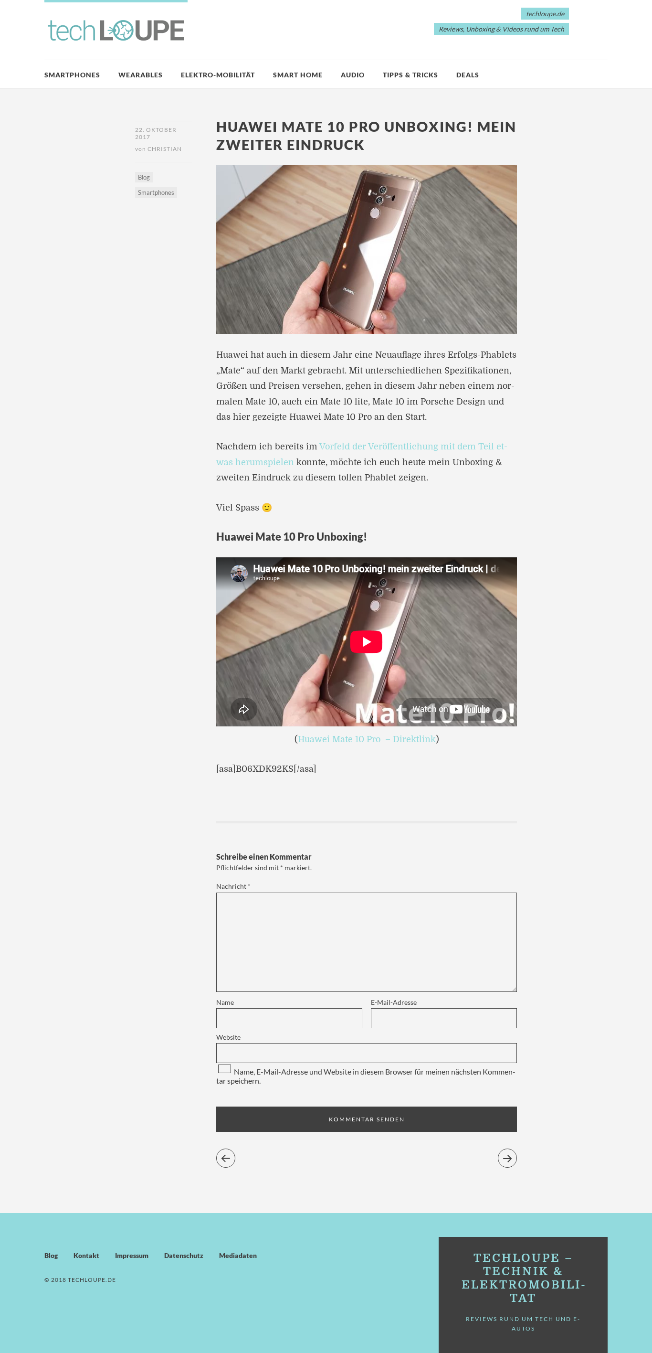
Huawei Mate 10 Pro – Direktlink (367, 739)
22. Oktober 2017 (156, 133)
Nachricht (233, 886)
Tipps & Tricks (410, 75)
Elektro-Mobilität (218, 75)
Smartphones (72, 75)
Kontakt (86, 1255)
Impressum (131, 1255)
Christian (164, 148)
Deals (467, 75)
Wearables (140, 75)
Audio (353, 75)
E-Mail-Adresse (394, 1002)
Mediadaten (238, 1255)
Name (225, 1002)
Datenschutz (183, 1255)
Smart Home (298, 75)
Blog (144, 177)
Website (228, 1037)
